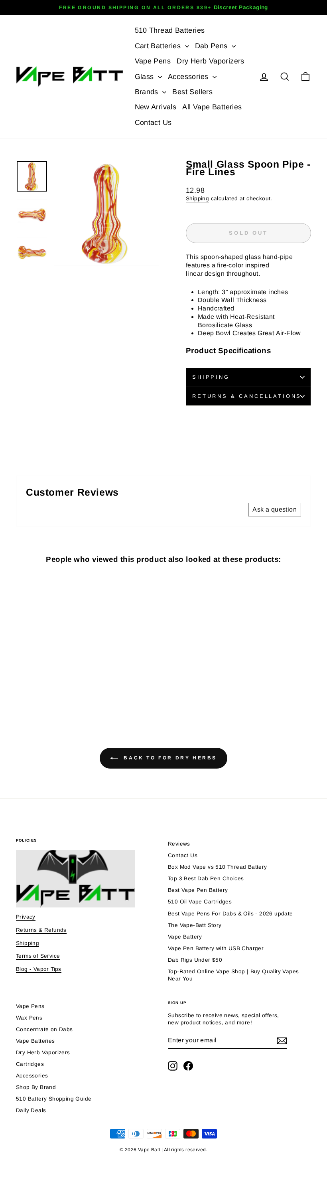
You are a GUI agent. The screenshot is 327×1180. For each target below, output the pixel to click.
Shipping (197, 199)
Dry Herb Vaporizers (210, 61)
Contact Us (153, 122)
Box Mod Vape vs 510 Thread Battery (217, 867)
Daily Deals (31, 1110)
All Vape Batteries (212, 107)
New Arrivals (156, 107)
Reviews (179, 844)
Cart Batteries (159, 46)
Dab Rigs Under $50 (195, 960)
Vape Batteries (35, 1041)
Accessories (189, 77)
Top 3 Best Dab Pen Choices (206, 879)
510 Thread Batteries (170, 30)
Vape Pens (153, 61)
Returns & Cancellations (246, 396)
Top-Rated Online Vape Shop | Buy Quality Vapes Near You (233, 975)
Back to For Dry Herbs (169, 758)
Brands (148, 92)
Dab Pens (212, 46)
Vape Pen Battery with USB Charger (216, 948)
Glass (145, 77)
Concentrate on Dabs (44, 1029)
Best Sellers (192, 92)
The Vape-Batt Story (195, 925)
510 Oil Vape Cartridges (200, 902)
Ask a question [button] (274, 509)
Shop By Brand (36, 1087)
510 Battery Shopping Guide (53, 1099)
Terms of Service (38, 956)
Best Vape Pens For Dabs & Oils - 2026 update (230, 914)
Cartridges (30, 1064)
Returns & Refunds (41, 930)
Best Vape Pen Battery (198, 890)
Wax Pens (29, 1018)
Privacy (25, 917)
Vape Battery (185, 937)
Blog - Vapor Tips (38, 969)
